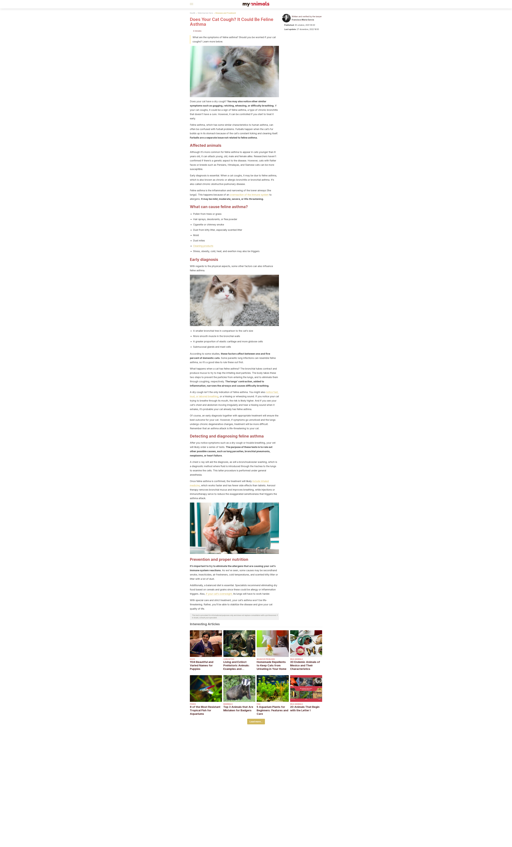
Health (192, 13)
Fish (258, 704)
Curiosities (228, 659)
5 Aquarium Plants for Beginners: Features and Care (272, 710)
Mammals (228, 704)
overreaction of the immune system (249, 194)
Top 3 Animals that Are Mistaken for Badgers (238, 708)
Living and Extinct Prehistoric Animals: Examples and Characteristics (236, 665)
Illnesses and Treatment (225, 13)
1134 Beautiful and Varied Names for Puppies (201, 665)
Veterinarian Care (205, 13)
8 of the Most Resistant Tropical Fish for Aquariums (205, 710)
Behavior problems (266, 659)
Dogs (192, 659)
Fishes (193, 704)
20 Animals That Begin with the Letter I (304, 708)
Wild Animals (296, 659)
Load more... (256, 721)
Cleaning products (203, 245)
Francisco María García (303, 20)
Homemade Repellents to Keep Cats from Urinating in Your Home (271, 665)
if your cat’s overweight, (219, 593)
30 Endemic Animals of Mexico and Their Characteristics (305, 665)
